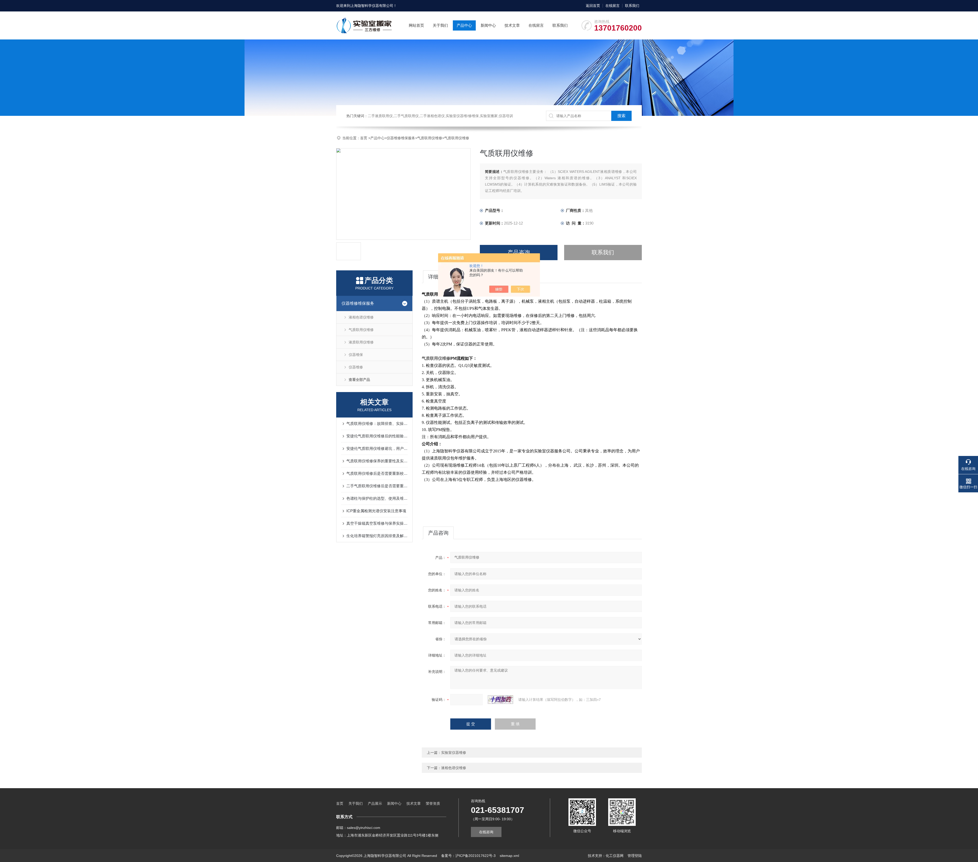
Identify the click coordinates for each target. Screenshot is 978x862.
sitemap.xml (509, 856)
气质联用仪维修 (429, 138)
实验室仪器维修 (453, 752)
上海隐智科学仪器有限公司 (371, 6)
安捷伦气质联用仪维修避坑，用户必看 (377, 448)
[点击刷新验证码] (500, 699)
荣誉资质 (433, 803)
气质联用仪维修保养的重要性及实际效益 (377, 461)
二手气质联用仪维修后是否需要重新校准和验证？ (377, 486)
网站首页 (416, 25)
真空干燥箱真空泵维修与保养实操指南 (377, 523)
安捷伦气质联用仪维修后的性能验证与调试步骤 (377, 436)
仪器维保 (356, 355)
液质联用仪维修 (361, 342)
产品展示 (375, 803)
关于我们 (440, 25)
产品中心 (464, 25)
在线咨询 (486, 832)
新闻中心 (488, 25)
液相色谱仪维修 (361, 317)
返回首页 (593, 6)
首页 (364, 138)
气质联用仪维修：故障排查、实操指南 (377, 423)
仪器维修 (356, 367)
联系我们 (632, 6)
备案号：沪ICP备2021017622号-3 (468, 856)
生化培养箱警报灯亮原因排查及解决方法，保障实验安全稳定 (377, 536)
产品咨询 (519, 252)
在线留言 (612, 6)
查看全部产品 (359, 380)
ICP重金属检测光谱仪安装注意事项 (376, 511)
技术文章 (512, 25)
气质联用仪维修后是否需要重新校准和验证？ (377, 473)
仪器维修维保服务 (401, 138)
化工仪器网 (614, 856)
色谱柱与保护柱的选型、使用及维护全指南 (377, 498)
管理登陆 (635, 856)
